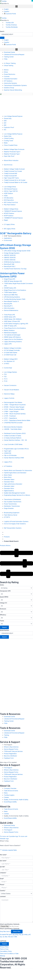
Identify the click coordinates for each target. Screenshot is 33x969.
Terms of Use (4, 949)
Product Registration (10, 776)
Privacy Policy (4, 947)
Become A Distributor (10, 779)
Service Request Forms (11, 772)
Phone (2, 884)
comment (3, 896)
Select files (16, 931)
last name (3, 860)
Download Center (9, 730)
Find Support (8, 768)
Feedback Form (9, 781)
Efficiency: (3, 615)
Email (2, 878)
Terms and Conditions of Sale (9, 953)
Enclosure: (3, 609)
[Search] (2, 38)
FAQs (5, 737)
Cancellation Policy (6, 951)
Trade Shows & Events (11, 791)
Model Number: (4, 630)
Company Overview (10, 788)
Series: (2, 585)
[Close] (32, 0)
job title (2, 866)
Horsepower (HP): (5, 591)
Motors (8, 545)
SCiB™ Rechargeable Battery (15, 233)
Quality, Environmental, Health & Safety (16, 799)
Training (6, 735)
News (6, 793)
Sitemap (2, 956)
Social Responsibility (10, 802)
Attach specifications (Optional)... (10, 924)
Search (2, 31)
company (3, 872)
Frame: (2, 620)
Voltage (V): (3, 603)
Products (7, 537)
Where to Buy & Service (11, 770)
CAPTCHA (3, 941)
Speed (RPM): (4, 597)
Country (2, 890)
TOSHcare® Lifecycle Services (13, 774)
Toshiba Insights (9, 795)
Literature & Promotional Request (14, 733)
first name (3, 854)
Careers (6, 797)
